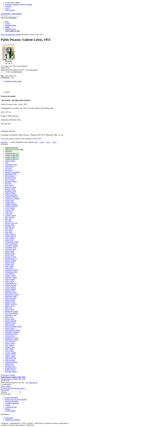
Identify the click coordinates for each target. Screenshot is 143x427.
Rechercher (12, 18)
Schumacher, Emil (11, 334)
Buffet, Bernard (10, 193)
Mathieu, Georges (11, 304)
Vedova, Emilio (10, 356)
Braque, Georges (10, 187)
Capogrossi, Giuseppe (12, 198)
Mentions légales (10, 25)
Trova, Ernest (9, 351)
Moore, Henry (9, 309)
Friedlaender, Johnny (12, 242)
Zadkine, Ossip (10, 370)
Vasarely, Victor (10, 355)
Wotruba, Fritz (10, 366)
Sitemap (7, 409)
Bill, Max (8, 183)
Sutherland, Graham (11, 339)
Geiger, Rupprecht (11, 243)
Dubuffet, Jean (10, 227)
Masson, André (10, 302)
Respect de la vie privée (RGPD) (16, 399)
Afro (6, 163)
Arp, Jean (8, 168)
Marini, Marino (10, 300)
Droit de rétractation (11, 401)
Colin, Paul (8, 213)
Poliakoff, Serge (10, 323)
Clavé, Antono (10, 208)
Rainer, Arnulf (9, 328)
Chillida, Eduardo (11, 204)
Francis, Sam (9, 240)
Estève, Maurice (10, 234)
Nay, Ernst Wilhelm (11, 313)
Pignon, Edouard (10, 321)
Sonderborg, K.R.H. (12, 338)
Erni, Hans (8, 230)
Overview (4, 142)
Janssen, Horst (10, 262)
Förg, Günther (9, 238)
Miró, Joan (8, 307)
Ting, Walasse (9, 345)
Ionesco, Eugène (10, 260)
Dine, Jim (8, 219)
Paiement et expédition (12, 420)
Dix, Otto (8, 221)
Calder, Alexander (11, 195)
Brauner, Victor (10, 189)
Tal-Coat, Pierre (10, 341)
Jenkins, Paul (9, 264)
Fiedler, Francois (10, 236)
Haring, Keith (9, 251)
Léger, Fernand (10, 279)
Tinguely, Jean (10, 347)
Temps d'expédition (11, 397)
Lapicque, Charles (11, 277)
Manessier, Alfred (11, 292)
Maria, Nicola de (10, 298)
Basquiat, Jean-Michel (12, 172)
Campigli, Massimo (11, 196)
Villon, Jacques (10, 360)
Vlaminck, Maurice (11, 362)
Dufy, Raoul (9, 228)
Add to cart (18, 72)
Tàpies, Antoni (10, 343)
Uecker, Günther (10, 353)
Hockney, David (10, 257)
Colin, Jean (8, 212)
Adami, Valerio (10, 161)
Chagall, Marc (9, 202)
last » (54, 142)
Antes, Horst (9, 166)
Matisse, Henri (10, 306)
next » (48, 142)
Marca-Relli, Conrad (12, 294)
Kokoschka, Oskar (11, 272)
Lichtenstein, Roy (11, 283)
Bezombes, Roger (11, 181)
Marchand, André (11, 296)
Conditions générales (12, 403)
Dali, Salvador (10, 217)
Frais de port (33, 70)
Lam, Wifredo (9, 274)
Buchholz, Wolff (10, 191)
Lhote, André (9, 281)
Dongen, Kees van (11, 223)
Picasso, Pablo (10, 319)
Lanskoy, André (10, 275)
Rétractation (9, 418)
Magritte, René (10, 291)
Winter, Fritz (9, 364)
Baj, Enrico (9, 170)
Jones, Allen (9, 268)
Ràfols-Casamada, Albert (13, 326)
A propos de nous (11, 407)
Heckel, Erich (9, 255)
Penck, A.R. (9, 317)
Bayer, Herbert (10, 176)
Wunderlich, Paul (10, 368)
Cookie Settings (10, 411)
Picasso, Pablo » (6, 386)
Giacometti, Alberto (11, 245)
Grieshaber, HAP (10, 247)
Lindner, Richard (10, 285)
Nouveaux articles (11, 371)
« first (35, 142)
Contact (7, 23)
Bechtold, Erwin (10, 178)
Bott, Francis (9, 185)
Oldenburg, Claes (11, 315)
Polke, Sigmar (9, 324)
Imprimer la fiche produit (13, 81)
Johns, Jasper (9, 266)
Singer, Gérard (10, 336)
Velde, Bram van (10, 358)
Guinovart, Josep (10, 249)
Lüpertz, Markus (10, 289)
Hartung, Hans (10, 253)
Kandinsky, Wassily (11, 270)
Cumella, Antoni (10, 215)
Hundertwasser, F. (11, 259)
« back (42, 142)
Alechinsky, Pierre (11, 164)
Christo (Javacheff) (11, 206)
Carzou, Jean (9, 200)
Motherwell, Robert (11, 311)
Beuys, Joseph (10, 180)
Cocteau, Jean (9, 210)
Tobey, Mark (9, 349)
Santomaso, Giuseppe (12, 332)
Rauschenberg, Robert (12, 330)
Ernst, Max (8, 232)
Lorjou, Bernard (10, 287)
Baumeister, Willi (10, 174)
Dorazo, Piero (9, 225)
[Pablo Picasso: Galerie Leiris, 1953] (8, 64)
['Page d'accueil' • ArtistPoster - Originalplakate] (11, 14)
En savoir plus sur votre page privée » (13, 388)
